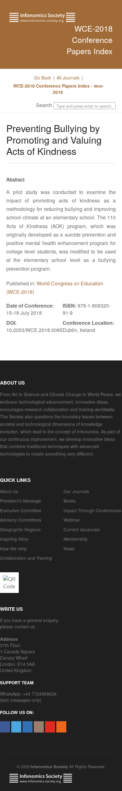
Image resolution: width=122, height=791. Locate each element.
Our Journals (76, 491)
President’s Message (20, 501)
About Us (9, 491)
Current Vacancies (82, 529)
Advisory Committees (20, 520)
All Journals (68, 77)
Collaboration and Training (26, 558)
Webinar (72, 520)
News (69, 548)
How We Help (13, 548)
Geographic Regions (20, 529)
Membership (76, 539)
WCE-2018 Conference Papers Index (90, 39)
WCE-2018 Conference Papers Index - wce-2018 (58, 89)
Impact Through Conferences (92, 510)
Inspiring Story (14, 539)
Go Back (42, 77)
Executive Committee (20, 510)
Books (70, 501)
